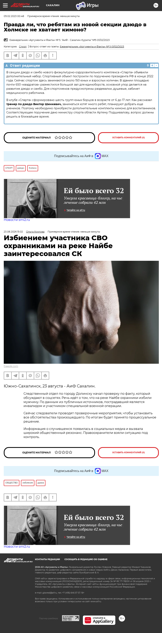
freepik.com (11, 366)
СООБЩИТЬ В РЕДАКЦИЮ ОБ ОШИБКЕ (85, 559)
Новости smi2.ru (17, 220)
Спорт (23, 46)
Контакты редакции (47, 559)
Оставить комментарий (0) (128, 137)
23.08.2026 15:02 (13, 231)
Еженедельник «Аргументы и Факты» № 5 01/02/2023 (92, 46)
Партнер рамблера (48, 618)
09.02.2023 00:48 (14, 16)
